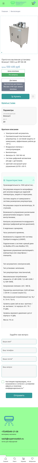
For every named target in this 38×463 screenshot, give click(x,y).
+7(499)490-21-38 (10, 431)
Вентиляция (15, 11)
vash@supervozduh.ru (13, 438)
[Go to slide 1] (1, 52)
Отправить (19, 395)
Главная (5, 11)
